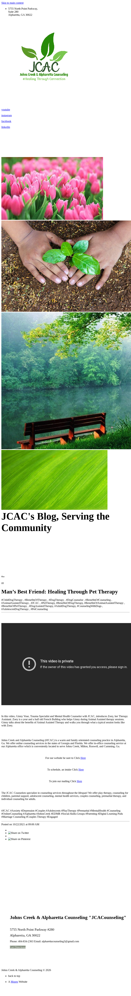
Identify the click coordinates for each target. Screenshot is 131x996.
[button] (18, 947)
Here (83, 757)
